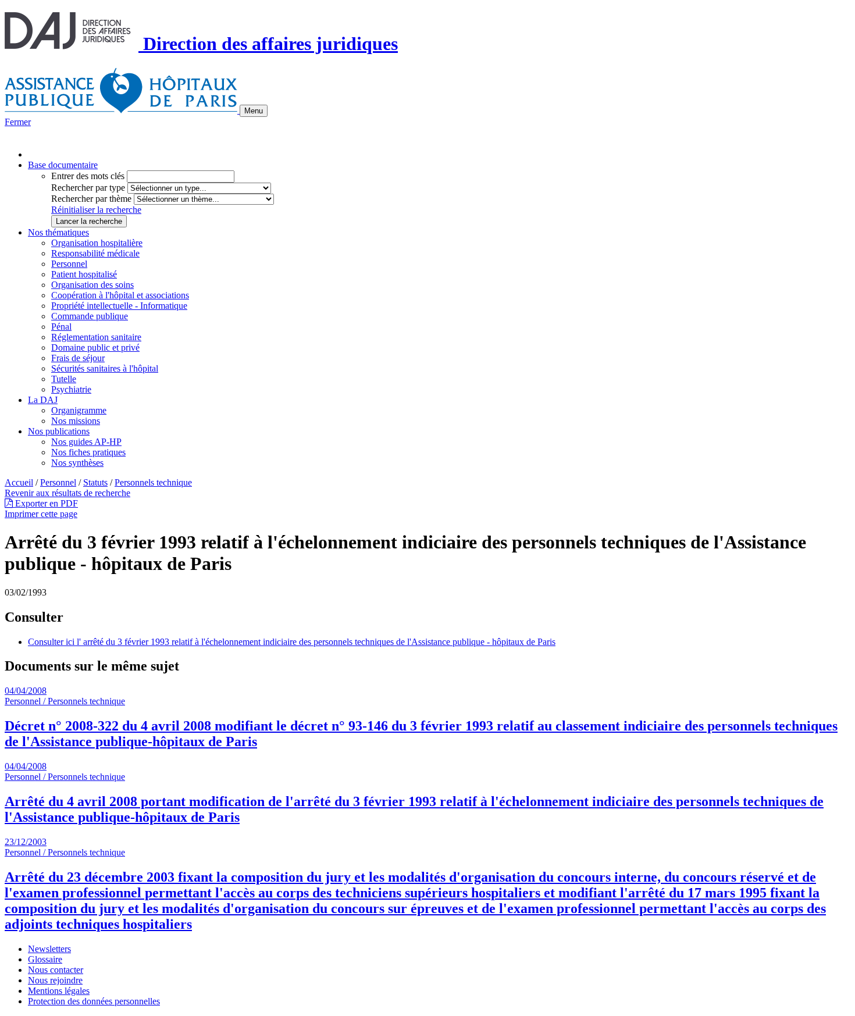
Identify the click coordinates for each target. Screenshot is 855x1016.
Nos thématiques (58, 232)
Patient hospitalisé (84, 274)
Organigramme (78, 410)
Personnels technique (153, 482)
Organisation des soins (92, 285)
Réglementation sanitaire (96, 337)
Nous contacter (55, 970)
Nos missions (75, 421)
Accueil (19, 482)
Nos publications (59, 431)
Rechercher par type (88, 187)
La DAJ (43, 400)
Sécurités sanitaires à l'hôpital (104, 368)
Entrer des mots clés (87, 176)
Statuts (95, 482)
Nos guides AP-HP (86, 442)
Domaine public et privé (95, 347)
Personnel (69, 264)
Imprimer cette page (41, 514)
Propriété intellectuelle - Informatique (119, 306)
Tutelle (63, 379)
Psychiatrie (71, 389)
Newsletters (49, 949)
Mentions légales (59, 991)
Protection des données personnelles (94, 1001)
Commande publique (89, 316)
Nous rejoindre (55, 980)
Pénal (61, 326)
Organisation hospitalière (96, 243)
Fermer (18, 122)
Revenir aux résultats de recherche (67, 493)
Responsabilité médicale (95, 253)
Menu (253, 110)
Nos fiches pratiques (88, 452)
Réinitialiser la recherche (96, 210)
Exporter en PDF (45, 503)
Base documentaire (63, 165)
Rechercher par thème (91, 199)
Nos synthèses (77, 463)
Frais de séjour (78, 358)
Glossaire (45, 959)
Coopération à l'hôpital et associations (120, 295)
